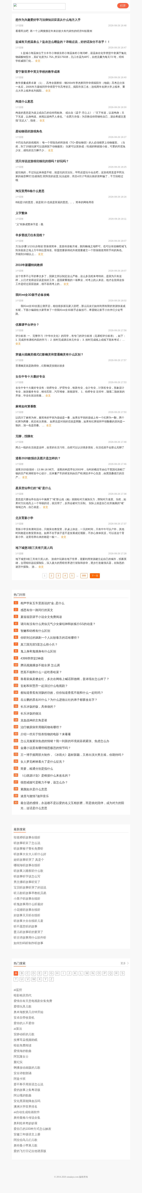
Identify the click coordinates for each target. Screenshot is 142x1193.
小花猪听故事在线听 (27, 909)
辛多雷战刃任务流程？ (30, 235)
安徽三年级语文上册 (27, 1134)
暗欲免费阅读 (22, 1045)
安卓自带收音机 (24, 1017)
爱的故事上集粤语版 (27, 1089)
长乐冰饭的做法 (31, 713)
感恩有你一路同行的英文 (37, 610)
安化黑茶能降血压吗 (27, 1101)
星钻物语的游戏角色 (29, 131)
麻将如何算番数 (26, 406)
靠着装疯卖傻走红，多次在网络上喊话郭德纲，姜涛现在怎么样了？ (65, 679)
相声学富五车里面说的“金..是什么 (42, 603)
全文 (37, 60)
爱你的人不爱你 (24, 1023)
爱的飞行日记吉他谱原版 (30, 1151)
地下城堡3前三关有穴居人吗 (34, 547)
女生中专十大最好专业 (30, 376)
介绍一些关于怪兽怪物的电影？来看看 (46, 734)
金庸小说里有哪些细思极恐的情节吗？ (46, 747)
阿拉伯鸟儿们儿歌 (25, 1139)
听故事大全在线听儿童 (28, 920)
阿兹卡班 (20, 1078)
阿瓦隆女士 (21, 1056)
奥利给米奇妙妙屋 (25, 1123)
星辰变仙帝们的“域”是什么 (33, 488)
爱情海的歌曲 (22, 1051)
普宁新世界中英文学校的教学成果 (38, 71)
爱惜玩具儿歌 (22, 1006)
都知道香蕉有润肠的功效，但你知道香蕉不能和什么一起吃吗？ (62, 692)
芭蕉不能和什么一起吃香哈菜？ (41, 672)
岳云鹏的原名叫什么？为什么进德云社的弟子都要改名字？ (59, 699)
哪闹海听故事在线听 (27, 865)
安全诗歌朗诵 (22, 1073)
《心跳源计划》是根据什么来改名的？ (46, 775)
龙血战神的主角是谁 (34, 720)
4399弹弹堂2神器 (32, 658)
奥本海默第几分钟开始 (28, 1012)
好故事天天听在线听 (27, 915)
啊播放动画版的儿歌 (27, 1067)
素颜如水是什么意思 (34, 789)
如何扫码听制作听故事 (28, 943)
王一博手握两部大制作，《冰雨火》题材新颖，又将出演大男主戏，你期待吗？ (72, 754)
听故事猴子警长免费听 (28, 848)
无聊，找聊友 (24, 436)
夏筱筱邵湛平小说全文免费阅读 (41, 616)
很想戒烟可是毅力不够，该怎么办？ (44, 782)
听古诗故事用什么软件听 (30, 937)
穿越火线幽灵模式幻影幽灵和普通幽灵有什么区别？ (50, 354)
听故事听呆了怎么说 (27, 843)
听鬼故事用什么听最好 (28, 904)
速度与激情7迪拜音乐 (35, 796)
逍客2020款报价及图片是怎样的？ (38, 458)
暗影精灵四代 (22, 995)
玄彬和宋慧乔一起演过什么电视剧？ (44, 685)
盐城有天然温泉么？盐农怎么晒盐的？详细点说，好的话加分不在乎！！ (63, 41)
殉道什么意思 (24, 101)
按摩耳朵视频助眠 (25, 1039)
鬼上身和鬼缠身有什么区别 (38, 651)
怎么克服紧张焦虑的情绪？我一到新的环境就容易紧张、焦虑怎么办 (65, 741)
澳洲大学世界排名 (25, 1106)
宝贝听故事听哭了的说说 (30, 887)
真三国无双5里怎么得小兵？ (39, 644)
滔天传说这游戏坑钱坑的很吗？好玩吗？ (42, 161)
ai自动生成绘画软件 (27, 1112)
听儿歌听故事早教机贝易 (30, 893)
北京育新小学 (24, 517)
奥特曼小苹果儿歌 (25, 1145)
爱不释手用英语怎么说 (28, 1084)
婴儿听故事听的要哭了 (28, 932)
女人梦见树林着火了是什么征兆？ (43, 761)
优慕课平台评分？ (27, 324)
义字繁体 (21, 213)
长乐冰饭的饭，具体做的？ (38, 706)
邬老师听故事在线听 (27, 837)
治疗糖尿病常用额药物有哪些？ (41, 727)
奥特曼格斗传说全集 (27, 1117)
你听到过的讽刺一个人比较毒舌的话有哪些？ (50, 637)
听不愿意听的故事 (25, 926)
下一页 (95, 575)
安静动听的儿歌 (24, 1034)
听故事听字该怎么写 (27, 876)
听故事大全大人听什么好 (30, 854)
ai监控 (18, 989)
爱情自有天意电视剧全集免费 (33, 1000)
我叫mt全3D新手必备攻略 (33, 294)
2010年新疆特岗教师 (29, 265)
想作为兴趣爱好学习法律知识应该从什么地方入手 (48, 19)
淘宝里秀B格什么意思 (30, 191)
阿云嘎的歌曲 (22, 1095)
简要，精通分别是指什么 (37, 768)
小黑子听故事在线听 (27, 898)
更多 (123, 963)
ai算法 (18, 1028)
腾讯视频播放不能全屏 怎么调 (40, 665)
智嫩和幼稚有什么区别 (35, 630)
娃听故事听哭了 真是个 (29, 859)
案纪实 (18, 1062)
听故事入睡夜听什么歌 (28, 870)
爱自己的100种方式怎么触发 (32, 1128)
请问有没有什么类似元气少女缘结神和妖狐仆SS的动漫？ (58, 624)
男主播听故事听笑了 (27, 881)
